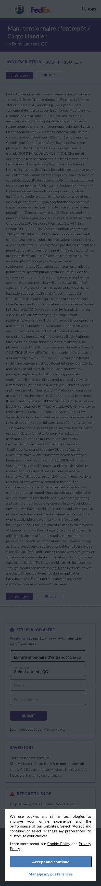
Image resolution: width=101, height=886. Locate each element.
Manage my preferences (50, 874)
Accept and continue (50, 861)
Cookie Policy (58, 843)
